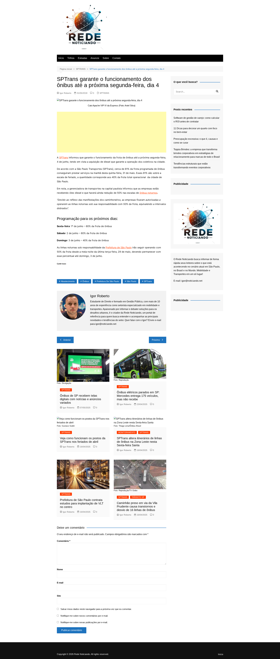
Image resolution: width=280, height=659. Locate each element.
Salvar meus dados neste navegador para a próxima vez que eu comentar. (96, 609)
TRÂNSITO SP (138, 497)
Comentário (63, 541)
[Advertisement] (111, 132)
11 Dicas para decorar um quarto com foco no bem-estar (195, 130)
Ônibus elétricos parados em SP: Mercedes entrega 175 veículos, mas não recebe (138, 396)
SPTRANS (104, 93)
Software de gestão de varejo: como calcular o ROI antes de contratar (196, 120)
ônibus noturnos (148, 192)
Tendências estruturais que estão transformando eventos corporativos (192, 165)
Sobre (106, 58)
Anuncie (95, 58)
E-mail (60, 582)
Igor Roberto (65, 93)
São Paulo (131, 281)
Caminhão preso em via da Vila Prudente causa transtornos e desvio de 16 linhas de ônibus (137, 506)
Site (59, 596)
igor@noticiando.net (191, 281)
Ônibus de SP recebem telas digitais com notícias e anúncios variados (80, 399)
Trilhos (70, 58)
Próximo (156, 340)
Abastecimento (68, 281)
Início (61, 58)
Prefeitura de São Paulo (119, 247)
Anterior (67, 340)
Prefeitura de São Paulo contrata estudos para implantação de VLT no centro (81, 503)
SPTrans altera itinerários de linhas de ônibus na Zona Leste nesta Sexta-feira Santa (139, 442)
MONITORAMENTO (126, 432)
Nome (60, 569)
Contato (116, 58)
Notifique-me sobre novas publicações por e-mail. (84, 622)
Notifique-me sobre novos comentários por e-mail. (84, 616)
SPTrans (63, 157)
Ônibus (85, 281)
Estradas (82, 58)
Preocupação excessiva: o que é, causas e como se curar (196, 141)
